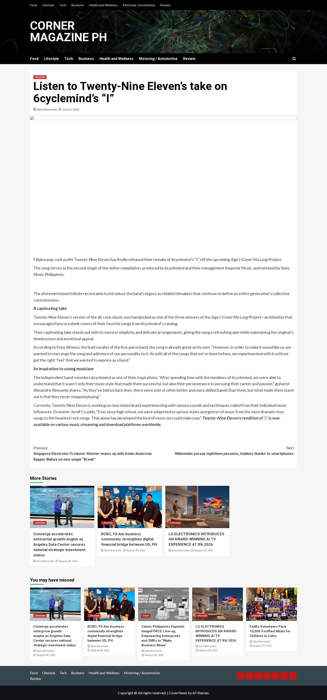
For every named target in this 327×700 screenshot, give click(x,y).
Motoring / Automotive (139, 5)
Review (165, 5)
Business (77, 5)
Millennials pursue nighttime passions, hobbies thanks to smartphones (234, 451)
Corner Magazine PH (68, 31)
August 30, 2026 (68, 561)
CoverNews (178, 693)
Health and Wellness (103, 5)
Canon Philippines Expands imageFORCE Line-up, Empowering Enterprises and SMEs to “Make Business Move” (162, 636)
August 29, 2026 (262, 645)
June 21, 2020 (70, 109)
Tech (62, 5)
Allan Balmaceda (47, 109)
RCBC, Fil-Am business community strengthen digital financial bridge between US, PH (129, 539)
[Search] (294, 59)
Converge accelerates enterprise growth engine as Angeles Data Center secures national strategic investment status (59, 544)
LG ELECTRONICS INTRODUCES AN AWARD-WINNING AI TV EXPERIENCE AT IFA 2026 (196, 539)
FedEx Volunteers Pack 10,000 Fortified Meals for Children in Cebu (270, 631)
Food (33, 5)
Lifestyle (48, 5)
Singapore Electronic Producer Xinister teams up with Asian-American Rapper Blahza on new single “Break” (92, 454)
